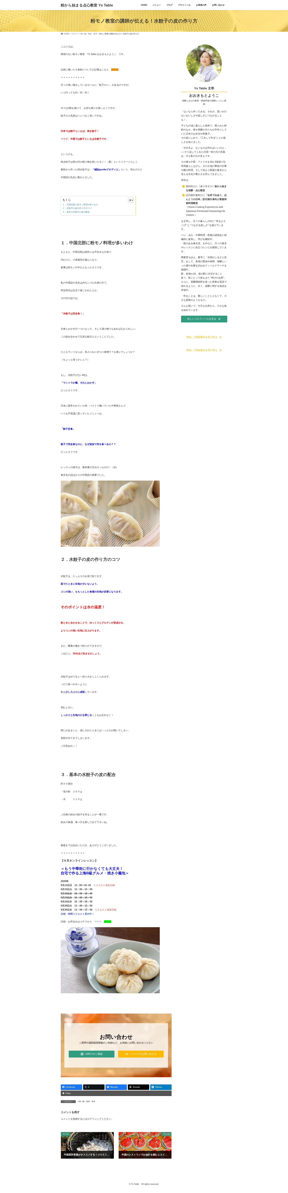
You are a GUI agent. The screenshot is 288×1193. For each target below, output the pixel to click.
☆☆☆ (114, 69)
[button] (91, 1054)
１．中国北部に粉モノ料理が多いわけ (80, 204)
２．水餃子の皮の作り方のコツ (77, 208)
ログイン (92, 1119)
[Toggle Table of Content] (129, 200)
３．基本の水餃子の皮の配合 (76, 212)
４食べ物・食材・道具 (86, 1101)
